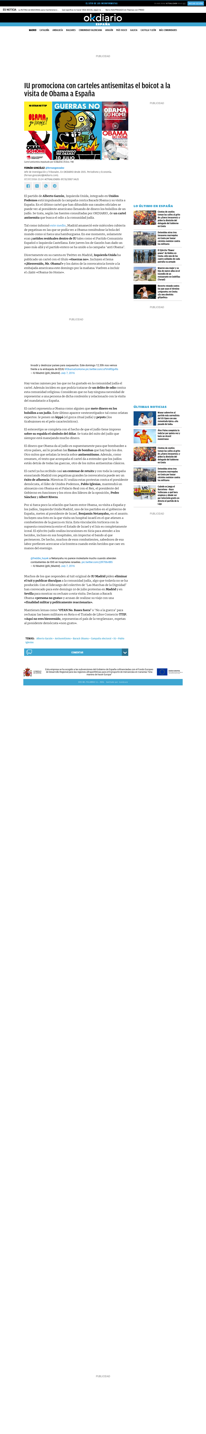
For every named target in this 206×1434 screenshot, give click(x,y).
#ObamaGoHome (75, 369)
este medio (58, 225)
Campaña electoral (101, 638)
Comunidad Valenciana (90, 30)
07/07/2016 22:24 (34, 179)
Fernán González (34, 167)
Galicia (133, 30)
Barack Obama (81, 638)
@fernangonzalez (54, 167)
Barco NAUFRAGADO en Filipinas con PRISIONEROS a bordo (132, 10)
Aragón (109, 30)
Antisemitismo (63, 638)
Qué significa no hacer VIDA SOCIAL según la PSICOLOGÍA (87, 10)
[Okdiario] (103, 18)
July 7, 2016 (68, 373)
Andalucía (57, 30)
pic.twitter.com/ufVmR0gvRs (101, 369)
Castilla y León (148, 30)
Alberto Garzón (44, 638)
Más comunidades (168, 30)
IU (114, 638)
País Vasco (121, 30)
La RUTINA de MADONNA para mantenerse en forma (41, 10)
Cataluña (44, 30)
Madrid (32, 30)
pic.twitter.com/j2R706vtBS (97, 562)
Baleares (71, 30)
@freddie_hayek (40, 558)
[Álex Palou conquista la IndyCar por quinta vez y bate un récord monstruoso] (146, 436)
